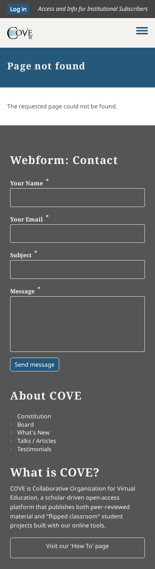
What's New (33, 432)
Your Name (26, 183)
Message (22, 291)
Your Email (26, 219)
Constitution (34, 416)
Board (25, 424)
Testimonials (34, 449)
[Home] (71, 33)
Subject (20, 255)
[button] (77, 548)
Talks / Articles (36, 441)
